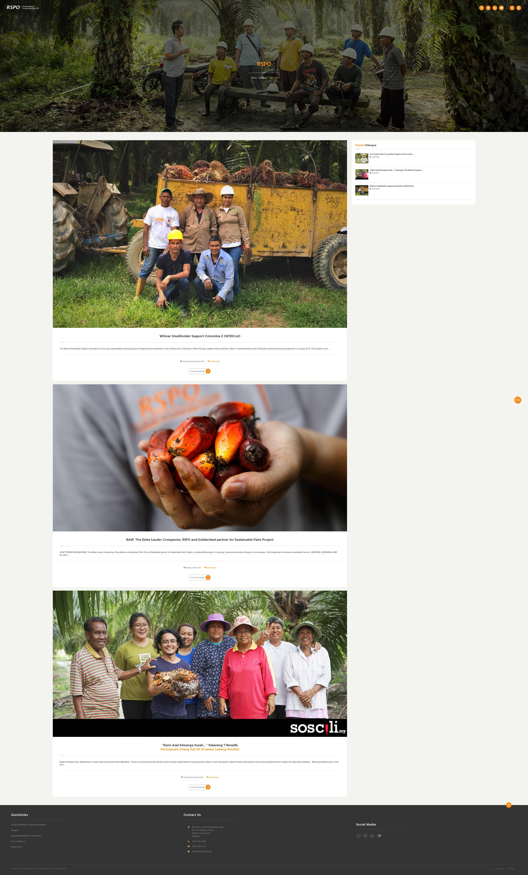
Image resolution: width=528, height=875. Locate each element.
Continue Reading (197, 371)
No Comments (215, 361)
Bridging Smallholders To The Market (26, 836)
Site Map (511, 869)
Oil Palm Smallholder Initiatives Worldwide (28, 825)
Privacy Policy (500, 869)
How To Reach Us (18, 841)
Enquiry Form (16, 847)
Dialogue (14, 830)
